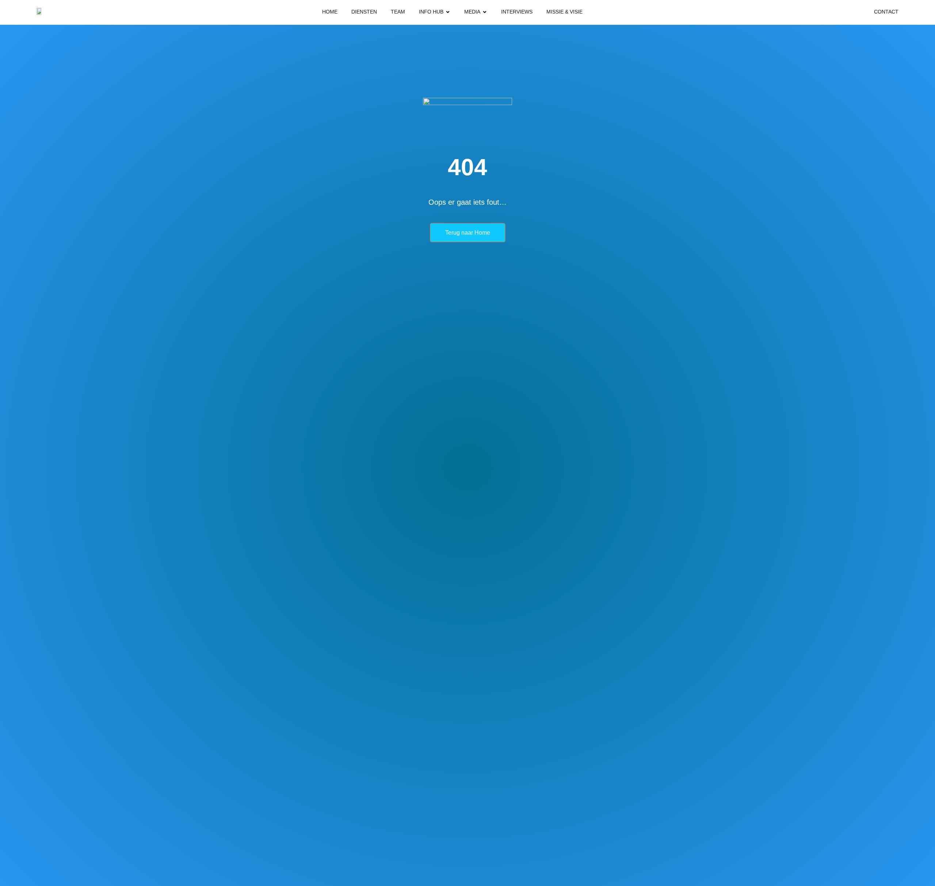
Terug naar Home (467, 233)
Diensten (364, 12)
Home (329, 12)
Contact (886, 12)
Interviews (517, 12)
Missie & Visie (564, 12)
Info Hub (431, 12)
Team (398, 12)
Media (472, 12)
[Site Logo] (40, 12)
